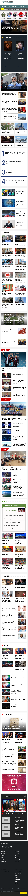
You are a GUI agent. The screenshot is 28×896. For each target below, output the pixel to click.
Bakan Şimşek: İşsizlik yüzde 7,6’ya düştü (20, 224)
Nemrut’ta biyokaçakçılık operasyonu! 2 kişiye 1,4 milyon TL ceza (20, 281)
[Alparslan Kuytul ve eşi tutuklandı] (14, 81)
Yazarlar (17, 851)
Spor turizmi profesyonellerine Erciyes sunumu (19, 542)
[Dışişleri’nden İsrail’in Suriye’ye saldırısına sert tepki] (7, 300)
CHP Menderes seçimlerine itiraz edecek (6, 293)
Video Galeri (17, 855)
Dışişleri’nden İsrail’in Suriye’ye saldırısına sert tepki (7, 306)
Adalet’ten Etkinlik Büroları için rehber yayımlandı (7, 281)
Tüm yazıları (7, 67)
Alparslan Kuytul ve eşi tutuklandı (10, 9)
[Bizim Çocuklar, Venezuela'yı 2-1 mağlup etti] (7, 536)
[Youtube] (11, 846)
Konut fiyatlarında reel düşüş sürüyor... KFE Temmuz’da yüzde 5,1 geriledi (15, 153)
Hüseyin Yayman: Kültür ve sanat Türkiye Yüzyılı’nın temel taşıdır (6, 741)
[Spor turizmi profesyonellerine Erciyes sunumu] (20, 536)
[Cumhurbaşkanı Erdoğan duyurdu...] (7, 262)
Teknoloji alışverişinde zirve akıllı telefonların (14, 171)
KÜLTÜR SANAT (8, 715)
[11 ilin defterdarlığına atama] (20, 300)
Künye (16, 867)
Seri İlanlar (17, 861)
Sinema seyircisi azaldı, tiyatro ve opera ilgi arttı (19, 741)
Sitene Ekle (17, 879)
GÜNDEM (3, 851)
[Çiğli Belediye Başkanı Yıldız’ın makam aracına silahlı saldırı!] (20, 262)
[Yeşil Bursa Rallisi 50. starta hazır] (7, 549)
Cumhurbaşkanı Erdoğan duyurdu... (6, 267)
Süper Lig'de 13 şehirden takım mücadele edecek (19, 567)
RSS (16, 875)
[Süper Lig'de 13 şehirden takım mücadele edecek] (20, 561)
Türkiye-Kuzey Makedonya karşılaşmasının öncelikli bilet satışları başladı (7, 567)
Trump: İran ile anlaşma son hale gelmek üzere (6, 657)
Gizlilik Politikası (18, 869)
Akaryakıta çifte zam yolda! (20, 192)
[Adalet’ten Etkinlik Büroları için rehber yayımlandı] (7, 275)
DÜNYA (6, 645)
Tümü (24, 796)
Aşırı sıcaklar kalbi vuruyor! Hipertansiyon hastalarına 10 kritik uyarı (7, 587)
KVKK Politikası (18, 873)
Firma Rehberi (18, 859)
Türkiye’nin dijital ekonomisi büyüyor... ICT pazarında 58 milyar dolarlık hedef (15, 181)
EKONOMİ (3, 855)
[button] (4, 54)
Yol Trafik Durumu (5, 871)
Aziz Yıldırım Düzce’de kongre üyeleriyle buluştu (19, 554)
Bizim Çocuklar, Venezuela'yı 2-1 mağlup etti (6, 542)
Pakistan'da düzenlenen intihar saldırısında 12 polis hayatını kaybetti (20, 669)
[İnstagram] (2, 846)
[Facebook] (5, 846)
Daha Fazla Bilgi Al (11, 894)
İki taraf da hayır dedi (7, 668)
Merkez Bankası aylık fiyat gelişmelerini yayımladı (20, 203)
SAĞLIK (6, 576)
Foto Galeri (17, 853)
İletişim (16, 883)
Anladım (23, 893)
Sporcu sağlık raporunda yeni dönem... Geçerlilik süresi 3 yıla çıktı (6, 600)
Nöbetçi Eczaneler (19, 857)
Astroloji (3, 867)
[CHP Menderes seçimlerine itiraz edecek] (7, 287)
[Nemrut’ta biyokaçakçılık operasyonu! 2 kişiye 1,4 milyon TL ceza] (20, 275)
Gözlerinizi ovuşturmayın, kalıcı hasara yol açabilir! (20, 587)
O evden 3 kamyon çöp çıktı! (6, 256)
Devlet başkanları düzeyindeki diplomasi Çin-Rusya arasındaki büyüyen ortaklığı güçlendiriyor (20, 657)
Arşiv (16, 881)
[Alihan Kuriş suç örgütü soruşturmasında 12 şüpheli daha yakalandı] (20, 238)
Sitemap (16, 877)
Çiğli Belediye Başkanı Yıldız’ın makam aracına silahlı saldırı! (20, 268)
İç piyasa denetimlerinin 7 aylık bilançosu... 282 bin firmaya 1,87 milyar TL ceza (20, 293)
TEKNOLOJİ (3, 861)
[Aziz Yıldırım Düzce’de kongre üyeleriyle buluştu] (20, 549)
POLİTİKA (3, 853)
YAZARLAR (7, 37)
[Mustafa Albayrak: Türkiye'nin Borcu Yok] (14, 805)
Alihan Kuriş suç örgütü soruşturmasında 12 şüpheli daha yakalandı (20, 244)
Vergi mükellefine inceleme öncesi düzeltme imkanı (20, 213)
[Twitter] (8, 846)
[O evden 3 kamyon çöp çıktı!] (7, 251)
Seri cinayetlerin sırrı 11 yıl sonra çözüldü (20, 256)
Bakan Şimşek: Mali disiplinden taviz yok (15, 162)
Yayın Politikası (18, 871)
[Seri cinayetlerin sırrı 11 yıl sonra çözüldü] (20, 251)
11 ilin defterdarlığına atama (20, 305)
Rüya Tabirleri (4, 869)
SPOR (5, 501)
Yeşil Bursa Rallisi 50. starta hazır (7, 553)
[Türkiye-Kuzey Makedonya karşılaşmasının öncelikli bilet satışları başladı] (7, 561)
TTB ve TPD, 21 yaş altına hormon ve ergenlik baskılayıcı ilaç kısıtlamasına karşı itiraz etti (19, 600)
